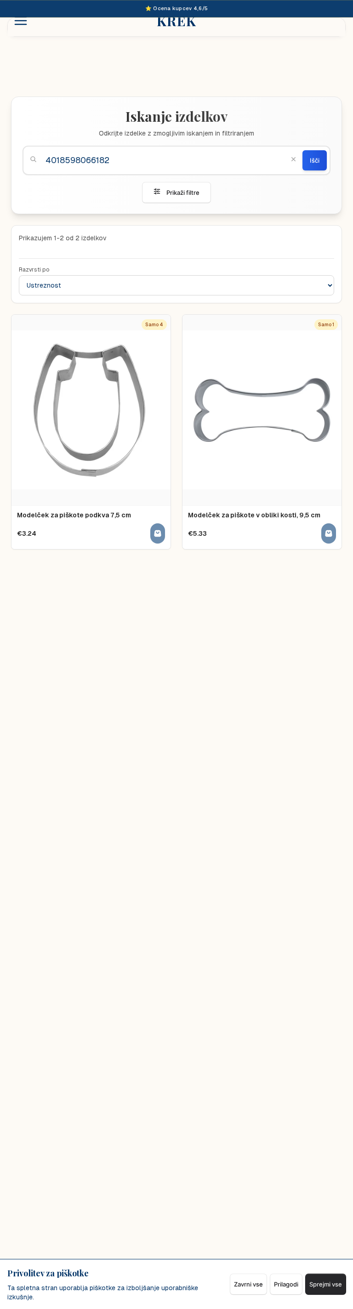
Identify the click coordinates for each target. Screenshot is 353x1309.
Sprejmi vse (325, 1284)
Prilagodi (286, 1284)
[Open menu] (21, 21)
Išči (314, 160)
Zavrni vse (248, 1284)
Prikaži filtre (182, 192)
